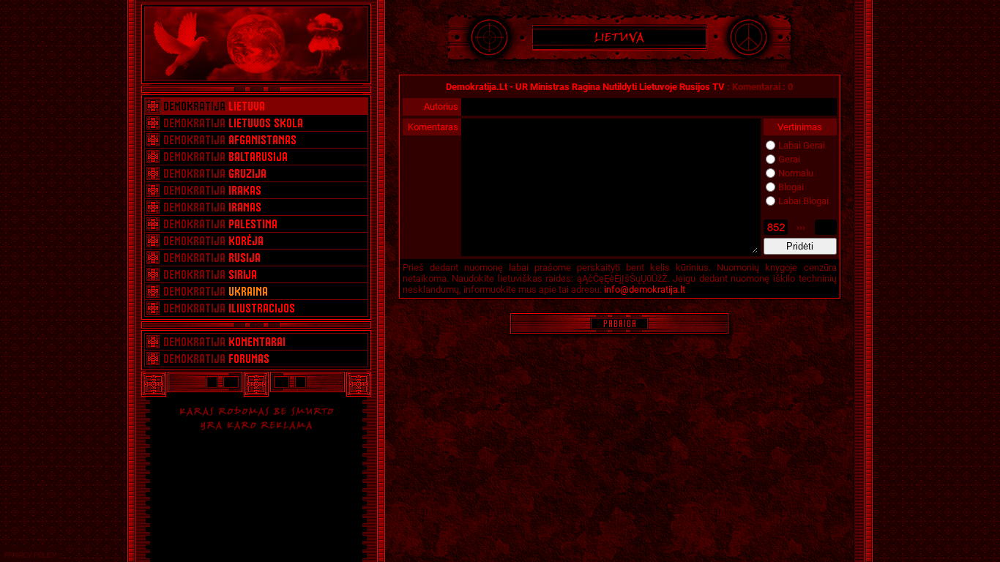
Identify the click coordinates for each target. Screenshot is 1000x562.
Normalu (795, 173)
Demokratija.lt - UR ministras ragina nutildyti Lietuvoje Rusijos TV (585, 86)
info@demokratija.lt (644, 289)
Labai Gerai (801, 145)
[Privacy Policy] (30, 555)
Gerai (789, 159)
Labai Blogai (803, 200)
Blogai (791, 186)
